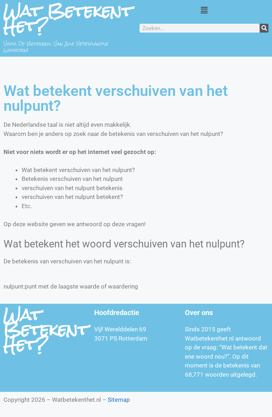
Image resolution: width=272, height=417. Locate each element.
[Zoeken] (264, 28)
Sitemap (119, 399)
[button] (204, 10)
